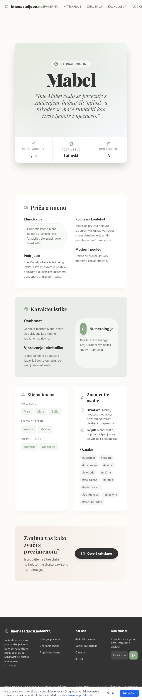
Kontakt (79, 659)
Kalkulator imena (85, 639)
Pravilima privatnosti (80, 695)
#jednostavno (91, 487)
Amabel (29, 447)
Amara (28, 429)
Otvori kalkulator (96, 553)
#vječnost (88, 457)
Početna (51, 6)
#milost (108, 465)
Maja (40, 411)
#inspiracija (89, 465)
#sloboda (88, 472)
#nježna (105, 472)
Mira (27, 411)
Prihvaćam (129, 693)
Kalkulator (117, 6)
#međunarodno (92, 501)
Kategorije (72, 6)
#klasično (110, 494)
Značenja (94, 6)
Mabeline (48, 447)
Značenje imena (49, 645)
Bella (54, 411)
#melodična (89, 479)
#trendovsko (90, 494)
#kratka (108, 479)
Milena (45, 429)
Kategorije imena (50, 639)
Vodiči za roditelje (86, 645)
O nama (80, 652)
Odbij (110, 693)
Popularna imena (50, 652)
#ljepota (106, 457)
